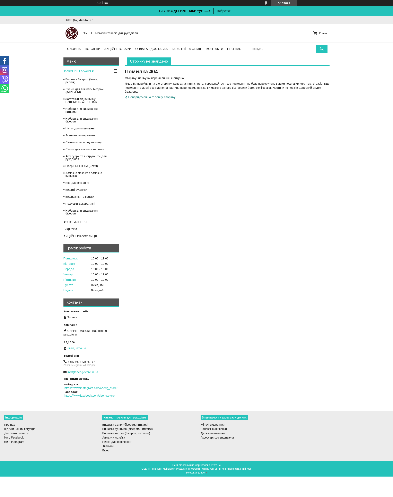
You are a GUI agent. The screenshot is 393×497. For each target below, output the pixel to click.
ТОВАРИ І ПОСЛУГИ (78, 70)
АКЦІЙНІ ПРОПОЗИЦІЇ (80, 236)
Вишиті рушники (76, 189)
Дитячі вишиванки (213, 433)
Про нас (9, 424)
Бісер (106, 450)
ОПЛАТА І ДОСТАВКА (151, 48)
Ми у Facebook (14, 437)
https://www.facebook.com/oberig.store (89, 395)
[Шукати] (322, 49)
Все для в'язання (77, 182)
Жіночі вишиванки (213, 424)
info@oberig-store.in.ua (83, 372)
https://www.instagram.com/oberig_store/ (90, 388)
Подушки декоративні (80, 203)
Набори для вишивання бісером (82, 120)
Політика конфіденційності (236, 468)
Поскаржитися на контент (204, 468)
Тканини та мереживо (80, 135)
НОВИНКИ (92, 48)
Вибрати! (224, 11)
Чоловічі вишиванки (214, 429)
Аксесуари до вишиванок (217, 437)
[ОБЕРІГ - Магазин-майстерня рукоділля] (72, 33)
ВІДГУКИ (70, 229)
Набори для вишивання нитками (82, 110)
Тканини (108, 446)
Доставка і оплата (16, 433)
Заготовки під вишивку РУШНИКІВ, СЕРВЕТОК (81, 100)
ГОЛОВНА (73, 48)
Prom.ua (216, 465)
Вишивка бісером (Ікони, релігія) (82, 81)
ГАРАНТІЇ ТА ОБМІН (187, 48)
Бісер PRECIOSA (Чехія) (82, 166)
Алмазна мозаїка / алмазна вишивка (84, 174)
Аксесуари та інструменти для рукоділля (86, 158)
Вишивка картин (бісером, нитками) (126, 433)
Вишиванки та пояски (80, 196)
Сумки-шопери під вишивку (84, 142)
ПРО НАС (234, 48)
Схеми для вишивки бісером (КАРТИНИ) (85, 91)
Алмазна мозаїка (113, 437)
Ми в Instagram (14, 441)
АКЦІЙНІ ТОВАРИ (117, 48)
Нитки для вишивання (80, 128)
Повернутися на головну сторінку (152, 97)
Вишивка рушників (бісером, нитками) (127, 429)
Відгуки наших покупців (19, 429)
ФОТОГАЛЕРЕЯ (75, 222)
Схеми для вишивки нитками (85, 149)
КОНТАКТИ (214, 48)
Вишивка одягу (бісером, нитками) (125, 424)
